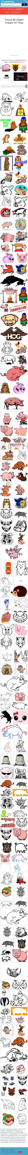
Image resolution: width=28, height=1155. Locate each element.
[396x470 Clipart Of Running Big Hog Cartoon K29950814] (21, 419)
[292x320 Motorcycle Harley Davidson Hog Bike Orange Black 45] (21, 178)
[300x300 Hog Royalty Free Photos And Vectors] (6, 503)
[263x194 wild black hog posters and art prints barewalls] (6, 1020)
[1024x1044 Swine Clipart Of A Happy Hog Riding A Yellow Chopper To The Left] (7, 178)
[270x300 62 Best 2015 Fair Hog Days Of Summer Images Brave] (22, 258)
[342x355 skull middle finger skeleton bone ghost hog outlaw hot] (21, 803)
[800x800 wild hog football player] (20, 1069)
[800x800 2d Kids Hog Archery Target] (22, 360)
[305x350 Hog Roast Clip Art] (4, 308)
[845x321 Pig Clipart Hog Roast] (18, 447)
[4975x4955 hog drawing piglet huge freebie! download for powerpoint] (21, 630)
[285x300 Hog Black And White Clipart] (7, 110)
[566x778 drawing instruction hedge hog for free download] (5, 592)
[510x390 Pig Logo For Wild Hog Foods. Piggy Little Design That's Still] (7, 456)
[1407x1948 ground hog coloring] (21, 569)
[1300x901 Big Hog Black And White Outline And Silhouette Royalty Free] (8, 360)
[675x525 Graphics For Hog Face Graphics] (9, 320)
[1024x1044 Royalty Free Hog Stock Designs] (5, 466)
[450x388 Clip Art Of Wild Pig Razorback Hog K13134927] (7, 270)
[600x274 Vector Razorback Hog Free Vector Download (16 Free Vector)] (13, 281)
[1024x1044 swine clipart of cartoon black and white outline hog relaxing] (6, 879)
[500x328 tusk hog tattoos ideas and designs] (13, 972)
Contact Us (13, 1152)
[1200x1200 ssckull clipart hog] (21, 773)
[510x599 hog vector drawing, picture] (6, 717)
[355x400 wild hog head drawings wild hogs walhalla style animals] (6, 526)
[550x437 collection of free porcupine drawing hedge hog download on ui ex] (19, 592)
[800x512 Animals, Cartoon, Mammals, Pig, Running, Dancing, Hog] (13, 374)
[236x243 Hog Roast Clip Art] (21, 237)
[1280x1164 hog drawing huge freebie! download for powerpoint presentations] (19, 956)
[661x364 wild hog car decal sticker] (13, 1055)
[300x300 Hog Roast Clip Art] (9, 295)
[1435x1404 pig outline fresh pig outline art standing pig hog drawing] (19, 760)
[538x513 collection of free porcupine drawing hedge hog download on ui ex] (7, 669)
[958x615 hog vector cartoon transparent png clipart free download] (13, 684)
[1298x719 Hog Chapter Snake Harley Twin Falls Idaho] (13, 334)
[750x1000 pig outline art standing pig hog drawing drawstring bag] (5, 760)
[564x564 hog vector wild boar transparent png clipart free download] (7, 932)
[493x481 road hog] (7, 773)
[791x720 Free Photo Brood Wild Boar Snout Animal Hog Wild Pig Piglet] (6, 431)
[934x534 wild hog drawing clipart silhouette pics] (20, 793)
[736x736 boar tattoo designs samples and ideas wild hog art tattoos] (20, 892)
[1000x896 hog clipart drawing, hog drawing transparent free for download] (21, 98)
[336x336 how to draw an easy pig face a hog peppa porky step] (20, 717)
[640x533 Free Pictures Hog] (20, 431)
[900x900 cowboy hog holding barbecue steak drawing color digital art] (5, 985)
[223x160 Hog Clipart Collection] (5, 440)
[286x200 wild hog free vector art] (8, 1081)
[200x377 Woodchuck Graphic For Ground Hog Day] (22, 125)
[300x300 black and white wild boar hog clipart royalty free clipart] (8, 1104)
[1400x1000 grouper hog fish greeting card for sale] (20, 581)
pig (3, 86)
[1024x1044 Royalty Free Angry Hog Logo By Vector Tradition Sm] (6, 202)
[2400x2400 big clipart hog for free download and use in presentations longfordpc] (7, 657)
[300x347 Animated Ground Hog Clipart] (20, 164)
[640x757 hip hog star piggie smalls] (6, 618)
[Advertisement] (14, 40)
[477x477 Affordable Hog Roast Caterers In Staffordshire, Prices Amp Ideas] (20, 224)
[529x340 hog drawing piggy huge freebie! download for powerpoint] (13, 917)
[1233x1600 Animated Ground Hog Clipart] (5, 388)
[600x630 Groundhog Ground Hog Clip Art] (5, 139)
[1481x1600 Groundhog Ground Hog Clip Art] (22, 150)
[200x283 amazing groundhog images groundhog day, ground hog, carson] (22, 1104)
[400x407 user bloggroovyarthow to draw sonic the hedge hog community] (21, 604)
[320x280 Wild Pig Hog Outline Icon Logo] (6, 190)
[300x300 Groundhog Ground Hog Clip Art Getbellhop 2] (9, 125)
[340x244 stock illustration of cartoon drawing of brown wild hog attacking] (7, 785)
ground (8, 86)
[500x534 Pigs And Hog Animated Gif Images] (6, 224)
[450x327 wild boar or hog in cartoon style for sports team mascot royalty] (8, 1091)
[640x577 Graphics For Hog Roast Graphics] (7, 237)
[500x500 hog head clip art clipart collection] (20, 932)
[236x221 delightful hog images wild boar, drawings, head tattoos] (6, 514)
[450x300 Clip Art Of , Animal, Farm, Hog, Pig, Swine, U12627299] (19, 213)
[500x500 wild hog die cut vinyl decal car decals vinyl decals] (5, 1012)
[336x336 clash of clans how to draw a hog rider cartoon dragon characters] (20, 657)
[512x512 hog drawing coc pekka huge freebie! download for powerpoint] (20, 847)
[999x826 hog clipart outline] (5, 706)
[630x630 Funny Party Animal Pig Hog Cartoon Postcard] (19, 490)
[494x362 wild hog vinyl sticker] (6, 793)
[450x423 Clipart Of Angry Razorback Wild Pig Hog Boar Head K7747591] (21, 270)
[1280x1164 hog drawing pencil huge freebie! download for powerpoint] (20, 835)
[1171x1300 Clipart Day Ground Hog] (21, 110)
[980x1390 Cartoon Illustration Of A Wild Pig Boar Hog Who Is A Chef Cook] (5, 490)
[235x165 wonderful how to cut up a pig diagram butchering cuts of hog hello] (7, 823)
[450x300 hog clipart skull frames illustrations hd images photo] (19, 985)
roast (19, 86)
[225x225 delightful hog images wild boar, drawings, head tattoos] (7, 847)
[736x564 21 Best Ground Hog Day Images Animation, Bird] (19, 139)
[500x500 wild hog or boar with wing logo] (22, 1091)
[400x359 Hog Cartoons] (20, 503)
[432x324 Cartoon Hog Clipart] (19, 388)
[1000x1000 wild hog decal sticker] (7, 1069)
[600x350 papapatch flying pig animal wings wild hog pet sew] (13, 553)
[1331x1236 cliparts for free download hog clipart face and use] (7, 630)
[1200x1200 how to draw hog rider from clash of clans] (21, 539)
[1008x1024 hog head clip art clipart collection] (5, 859)
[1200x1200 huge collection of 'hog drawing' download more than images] (20, 1030)
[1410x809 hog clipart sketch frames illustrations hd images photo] (19, 706)
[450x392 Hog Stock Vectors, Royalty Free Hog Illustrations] (7, 98)
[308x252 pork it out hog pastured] (5, 814)
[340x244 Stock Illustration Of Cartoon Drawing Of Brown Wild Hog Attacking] (19, 466)
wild (14, 86)
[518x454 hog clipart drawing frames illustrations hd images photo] (6, 697)
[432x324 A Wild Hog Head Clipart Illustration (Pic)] (8, 259)
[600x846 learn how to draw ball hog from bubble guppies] (22, 1119)
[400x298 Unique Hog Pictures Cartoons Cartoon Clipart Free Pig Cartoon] (7, 477)
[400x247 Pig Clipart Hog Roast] (19, 248)
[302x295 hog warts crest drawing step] (7, 539)
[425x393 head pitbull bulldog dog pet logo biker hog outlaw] (20, 526)
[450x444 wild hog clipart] (18, 999)
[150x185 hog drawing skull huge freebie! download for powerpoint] (6, 643)
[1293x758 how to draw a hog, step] (13, 732)
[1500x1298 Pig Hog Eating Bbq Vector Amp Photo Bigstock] (20, 190)
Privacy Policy (5, 1152)
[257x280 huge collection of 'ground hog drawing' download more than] (21, 746)
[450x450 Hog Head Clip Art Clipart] (5, 213)
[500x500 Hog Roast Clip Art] (5, 248)
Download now (15, 12)
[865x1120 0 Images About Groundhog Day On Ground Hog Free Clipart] (6, 164)
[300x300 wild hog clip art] (20, 643)
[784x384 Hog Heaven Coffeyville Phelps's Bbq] (19, 440)
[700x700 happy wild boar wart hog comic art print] (21, 669)
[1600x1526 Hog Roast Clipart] (4, 447)
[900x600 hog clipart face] (20, 697)
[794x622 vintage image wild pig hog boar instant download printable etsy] (20, 514)
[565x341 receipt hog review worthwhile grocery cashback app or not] (19, 868)
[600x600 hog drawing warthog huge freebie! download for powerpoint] (5, 868)
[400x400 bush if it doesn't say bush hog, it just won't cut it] (20, 879)
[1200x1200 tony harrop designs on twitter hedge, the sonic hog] (7, 604)
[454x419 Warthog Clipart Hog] (21, 477)
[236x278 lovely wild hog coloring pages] (5, 1043)
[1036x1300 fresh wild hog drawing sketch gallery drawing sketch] (5, 956)
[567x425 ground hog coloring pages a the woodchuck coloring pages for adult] (6, 581)
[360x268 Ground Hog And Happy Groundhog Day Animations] (8, 150)
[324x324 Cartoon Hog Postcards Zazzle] (7, 419)
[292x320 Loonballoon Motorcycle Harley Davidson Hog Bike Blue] (21, 348)
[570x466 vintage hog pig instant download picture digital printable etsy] (6, 903)
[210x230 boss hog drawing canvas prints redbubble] (7, 569)
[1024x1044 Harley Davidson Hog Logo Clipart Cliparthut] (7, 349)
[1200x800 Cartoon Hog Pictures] (13, 403)
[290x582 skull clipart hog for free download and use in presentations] (4, 999)
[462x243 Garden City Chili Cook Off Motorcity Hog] (18, 308)
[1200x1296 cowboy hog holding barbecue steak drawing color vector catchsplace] (6, 892)
